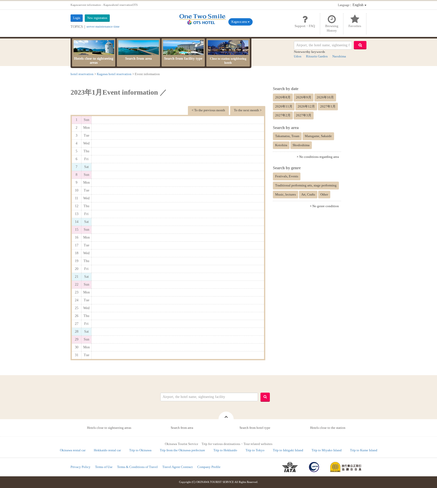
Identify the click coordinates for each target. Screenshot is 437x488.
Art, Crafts (308, 194)
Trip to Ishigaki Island (288, 450)
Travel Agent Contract (177, 467)
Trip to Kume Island (363, 450)
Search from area (138, 58)
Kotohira (281, 145)
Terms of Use (104, 467)
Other (324, 194)
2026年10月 (325, 97)
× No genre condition (324, 206)
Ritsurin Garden (317, 56)
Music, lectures (285, 194)
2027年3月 (303, 115)
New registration (97, 18)
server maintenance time (103, 26)
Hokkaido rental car (107, 450)
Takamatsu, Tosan (287, 136)
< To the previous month (208, 110)
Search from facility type (183, 58)
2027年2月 (283, 115)
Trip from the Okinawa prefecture (182, 450)
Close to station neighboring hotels (228, 61)
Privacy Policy (81, 467)
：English (351, 5)
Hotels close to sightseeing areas (93, 61)
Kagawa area (239, 22)
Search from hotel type (254, 428)
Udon (297, 56)
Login (76, 18)
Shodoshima (301, 145)
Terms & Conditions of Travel (137, 467)
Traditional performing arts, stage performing (306, 185)
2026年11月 (283, 106)
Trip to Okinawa (140, 450)
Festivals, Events (286, 176)
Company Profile (209, 467)
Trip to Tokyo (255, 450)
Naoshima (339, 56)
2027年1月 (328, 106)
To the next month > (247, 110)
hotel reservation (82, 74)
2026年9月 (303, 97)
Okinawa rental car (72, 450)
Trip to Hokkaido (225, 450)
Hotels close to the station (327, 428)
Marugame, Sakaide (318, 136)
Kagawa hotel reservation (114, 74)
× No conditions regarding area (318, 157)
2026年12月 (306, 106)
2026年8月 (283, 97)
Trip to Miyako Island (327, 450)
